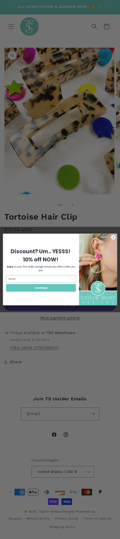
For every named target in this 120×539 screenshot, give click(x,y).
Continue (41, 288)
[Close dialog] (113, 237)
